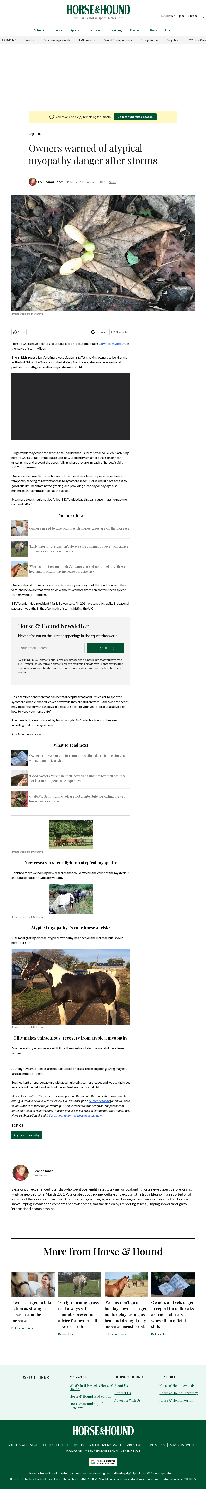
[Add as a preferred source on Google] (103, 1462)
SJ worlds (29, 40)
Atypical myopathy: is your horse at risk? (71, 927)
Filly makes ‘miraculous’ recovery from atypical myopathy (70, 1038)
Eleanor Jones (53, 182)
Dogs (153, 30)
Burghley (172, 40)
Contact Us (122, 1393)
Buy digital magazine (105, 1445)
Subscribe (40, 30)
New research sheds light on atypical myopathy (71, 862)
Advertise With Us (127, 1400)
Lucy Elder (68, 1334)
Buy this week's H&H (23, 1445)
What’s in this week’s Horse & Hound (91, 1387)
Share (21, 332)
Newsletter (122, 332)
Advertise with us (184, 1445)
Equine (35, 134)
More (168, 30)
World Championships (118, 40)
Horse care (94, 30)
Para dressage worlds (56, 40)
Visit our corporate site (161, 1473)
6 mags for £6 (149, 40)
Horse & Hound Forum (176, 1400)
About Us (121, 1385)
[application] (70, 406)
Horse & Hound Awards (176, 1385)
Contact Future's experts (63, 1445)
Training (116, 30)
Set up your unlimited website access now (75, 1115)
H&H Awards (87, 40)
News (58, 30)
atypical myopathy (113, 343)
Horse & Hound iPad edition (90, 1396)
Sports (74, 30)
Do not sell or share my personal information (103, 1451)
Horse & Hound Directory (178, 1393)
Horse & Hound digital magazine (86, 1405)
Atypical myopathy (26, 1135)
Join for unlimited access (135, 116)
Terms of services (66, 659)
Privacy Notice (32, 663)
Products (136, 30)
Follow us (101, 332)
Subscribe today (99, 1101)
